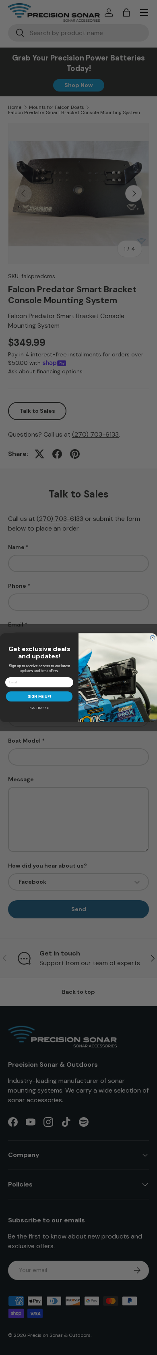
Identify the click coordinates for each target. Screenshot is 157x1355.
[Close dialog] (152, 637)
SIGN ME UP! (39, 696)
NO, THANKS (39, 707)
